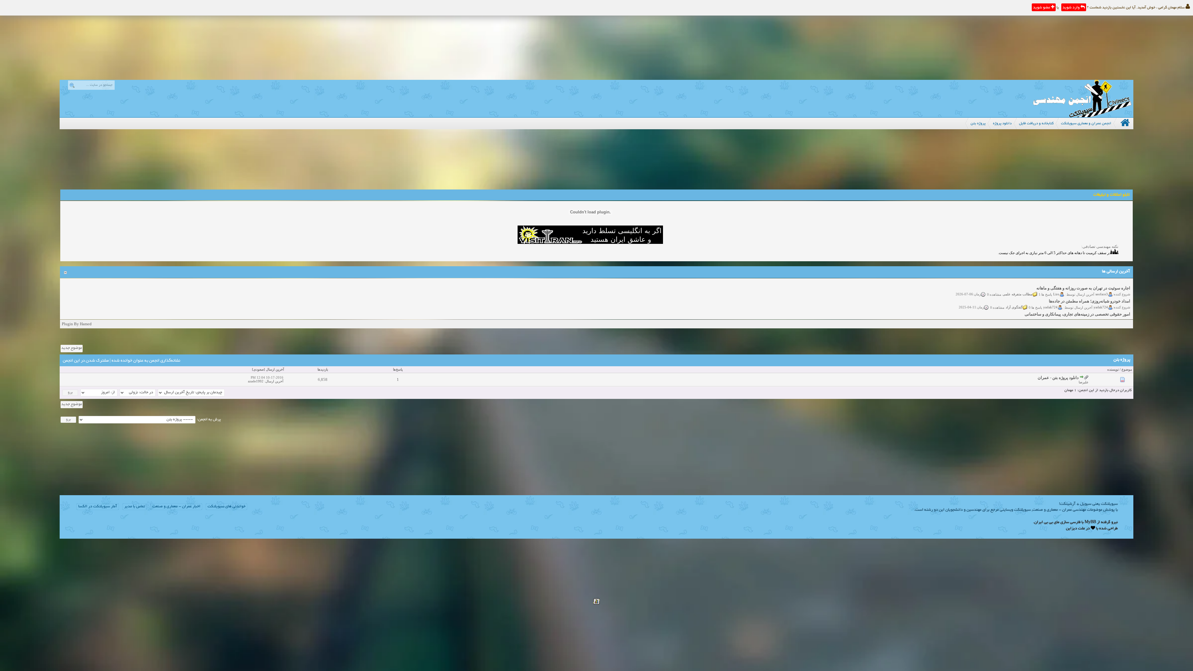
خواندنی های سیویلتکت (226, 506)
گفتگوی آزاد (1014, 297)
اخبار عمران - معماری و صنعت (176, 506)
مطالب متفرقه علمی (1017, 283)
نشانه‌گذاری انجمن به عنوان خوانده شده (146, 360)
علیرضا (1084, 382)
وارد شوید (1072, 8)
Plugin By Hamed (77, 324)
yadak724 (1101, 297)
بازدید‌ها (323, 369)
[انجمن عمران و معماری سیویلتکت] (1082, 115)
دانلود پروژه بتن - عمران (1058, 377)
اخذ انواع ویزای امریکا (1111, 316)
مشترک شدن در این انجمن (86, 360)
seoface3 (1101, 283)
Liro (1056, 283)
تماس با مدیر (134, 506)
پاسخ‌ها (398, 369)
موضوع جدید (71, 348)
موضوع (1127, 369)
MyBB (1090, 522)
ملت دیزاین (1075, 529)
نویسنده (1113, 369)
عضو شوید (1042, 8)
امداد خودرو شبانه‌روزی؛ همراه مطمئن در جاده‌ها (1089, 290)
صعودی (258, 369)
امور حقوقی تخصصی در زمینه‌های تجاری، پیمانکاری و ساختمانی (1077, 303)
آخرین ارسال (275, 369)
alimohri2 (1101, 310)
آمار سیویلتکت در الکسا (97, 506)
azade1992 (255, 381)
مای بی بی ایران (1046, 522)
